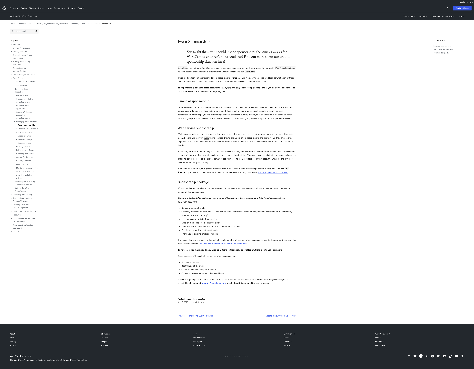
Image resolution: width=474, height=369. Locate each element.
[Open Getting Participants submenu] (14, 157)
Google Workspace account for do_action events (24, 115)
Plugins (104, 342)
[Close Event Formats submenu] (11, 78)
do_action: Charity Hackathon (56, 24)
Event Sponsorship (26, 125)
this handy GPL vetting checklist (273, 172)
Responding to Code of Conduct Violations (22, 199)
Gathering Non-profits (25, 154)
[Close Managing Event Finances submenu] (14, 121)
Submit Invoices (24, 143)
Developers (197, 342)
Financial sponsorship (442, 46)
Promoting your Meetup (22, 195)
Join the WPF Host (25, 132)
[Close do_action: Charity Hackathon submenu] (13, 88)
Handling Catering (23, 161)
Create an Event (24, 136)
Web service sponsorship (444, 49)
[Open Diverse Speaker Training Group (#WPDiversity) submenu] (13, 181)
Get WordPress (462, 8)
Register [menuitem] (470, 2)
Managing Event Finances (81, 24)
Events (286, 338)
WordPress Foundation (285, 68)
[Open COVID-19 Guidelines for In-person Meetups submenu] (11, 218)
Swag (287, 345)
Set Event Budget (25, 139)
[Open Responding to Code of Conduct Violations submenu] (11, 198)
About (12, 334)
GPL (287, 168)
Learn (195, 334)
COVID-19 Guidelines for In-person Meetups (24, 219)
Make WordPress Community (25, 16)
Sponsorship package (443, 53)
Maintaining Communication (27, 168)
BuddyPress (381, 345)
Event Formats (35, 24)
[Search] (36, 31)
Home (12, 24)
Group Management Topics (24, 75)
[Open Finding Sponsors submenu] (14, 164)
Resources (17, 215)
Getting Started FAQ (21, 51)
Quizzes (16, 231)
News (12, 338)
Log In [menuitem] (462, 2)
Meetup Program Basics (22, 48)
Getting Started (22, 95)
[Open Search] (447, 8)
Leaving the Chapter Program (25, 211)
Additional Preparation (25, 171)
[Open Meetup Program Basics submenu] (11, 47)
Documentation (199, 338)
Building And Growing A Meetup (21, 63)
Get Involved (289, 334)
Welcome (16, 44)
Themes (104, 338)
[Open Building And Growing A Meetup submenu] (11, 61)
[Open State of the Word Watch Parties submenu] (13, 188)
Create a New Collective (28, 129)
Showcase (105, 334)
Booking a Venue (23, 147)
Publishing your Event (25, 150)
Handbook (22, 24)
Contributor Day (21, 85)
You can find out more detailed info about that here (223, 243)
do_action (182, 68)
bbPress (379, 342)
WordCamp (250, 71)
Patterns (104, 345)
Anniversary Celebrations (25, 82)
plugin (206, 138)
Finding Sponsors (23, 164)
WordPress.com (382, 334)
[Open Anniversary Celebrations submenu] (13, 81)
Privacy (13, 345)
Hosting (13, 342)
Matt (378, 338)
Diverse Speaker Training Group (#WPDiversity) (25, 183)
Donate (288, 342)
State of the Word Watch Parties (22, 189)
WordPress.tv (199, 345)
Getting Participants (24, 157)
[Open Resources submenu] (11, 214)
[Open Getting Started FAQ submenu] (11, 51)
